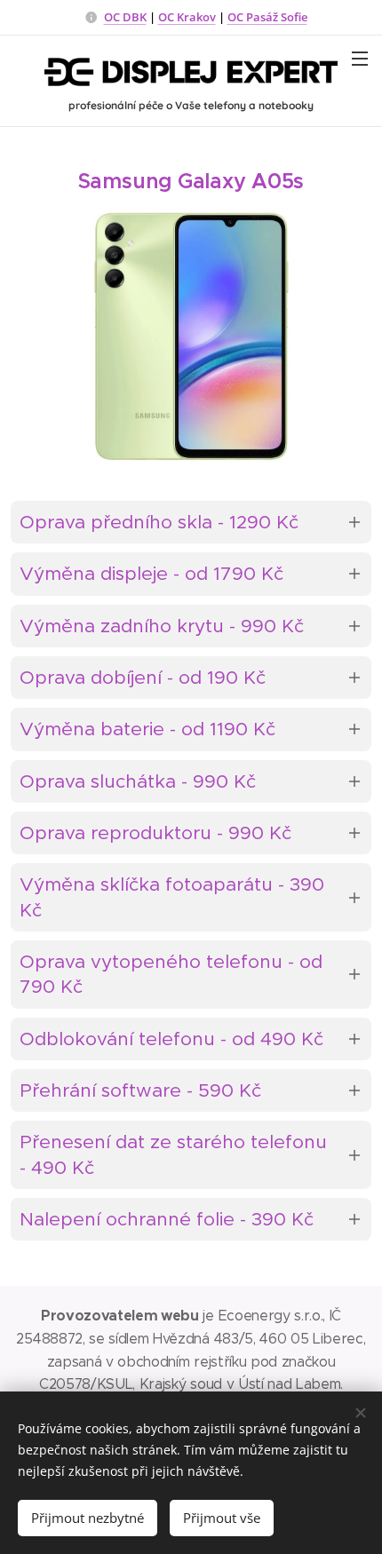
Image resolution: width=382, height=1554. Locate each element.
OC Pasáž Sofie (267, 17)
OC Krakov (187, 17)
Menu (360, 57)
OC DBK (125, 17)
